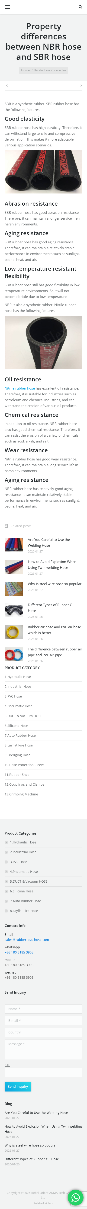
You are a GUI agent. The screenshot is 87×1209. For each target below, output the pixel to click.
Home (25, 70)
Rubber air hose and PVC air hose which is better (54, 630)
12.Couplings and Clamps (24, 784)
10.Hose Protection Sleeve (25, 765)
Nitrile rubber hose (20, 388)
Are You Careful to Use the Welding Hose (49, 542)
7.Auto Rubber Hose (20, 735)
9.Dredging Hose (17, 755)
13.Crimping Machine (21, 794)
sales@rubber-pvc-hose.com (27, 939)
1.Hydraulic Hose (18, 676)
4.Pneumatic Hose (18, 706)
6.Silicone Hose (16, 725)
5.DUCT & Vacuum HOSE (23, 716)
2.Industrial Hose (18, 686)
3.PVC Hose (13, 696)
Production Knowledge (50, 70)
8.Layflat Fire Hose (19, 745)
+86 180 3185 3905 (19, 952)
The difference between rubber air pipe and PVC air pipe (55, 652)
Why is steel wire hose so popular (54, 583)
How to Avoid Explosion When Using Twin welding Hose (52, 564)
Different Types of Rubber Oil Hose (51, 607)
